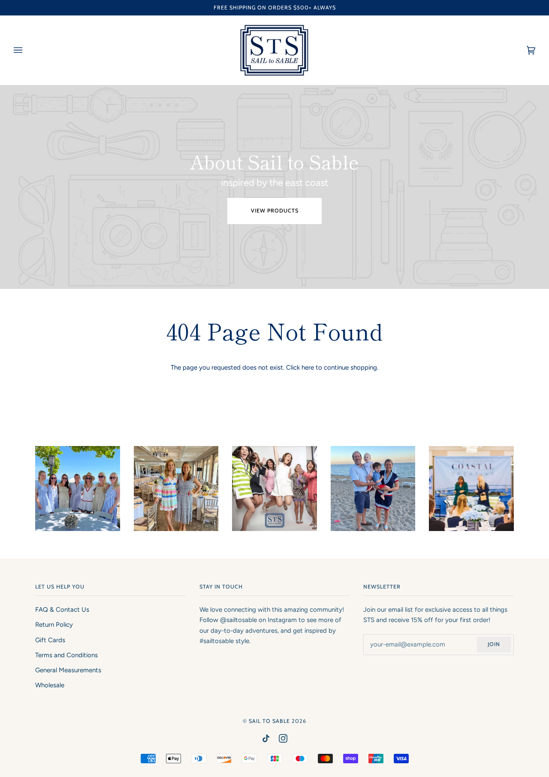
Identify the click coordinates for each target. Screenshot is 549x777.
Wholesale (49, 685)
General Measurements (68, 670)
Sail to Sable (269, 721)
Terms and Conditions (66, 655)
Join (494, 644)
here (308, 367)
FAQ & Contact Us (62, 609)
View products (275, 210)
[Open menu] (26, 50)
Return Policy (54, 624)
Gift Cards (50, 640)
